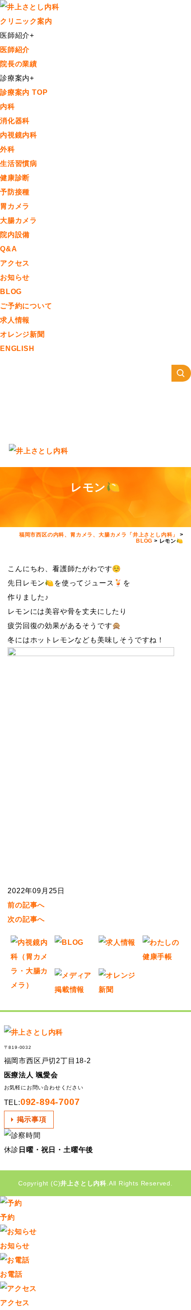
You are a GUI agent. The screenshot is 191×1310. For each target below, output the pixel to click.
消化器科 (15, 121)
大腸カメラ (18, 220)
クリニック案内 (26, 21)
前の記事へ (26, 905)
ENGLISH (17, 348)
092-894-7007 (50, 1102)
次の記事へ (26, 919)
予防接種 (15, 192)
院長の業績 (18, 64)
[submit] (181, 373)
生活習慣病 (18, 163)
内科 (7, 106)
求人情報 (15, 320)
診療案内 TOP (24, 92)
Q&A (8, 249)
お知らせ (15, 277)
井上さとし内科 (83, 1183)
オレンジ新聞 (22, 334)
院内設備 (15, 234)
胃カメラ (15, 206)
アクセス (15, 263)
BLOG (11, 291)
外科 (7, 149)
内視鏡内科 (18, 135)
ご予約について (26, 306)
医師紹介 (15, 49)
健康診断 (15, 177)
